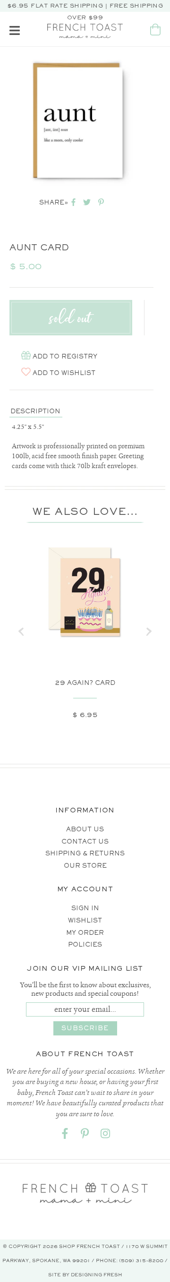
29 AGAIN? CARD (85, 682)
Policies (85, 944)
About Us (85, 829)
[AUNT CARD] (79, 121)
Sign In (85, 908)
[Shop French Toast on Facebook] (65, 1135)
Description (35, 411)
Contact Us (85, 841)
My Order (85, 932)
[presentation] (21, 631)
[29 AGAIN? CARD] (85, 593)
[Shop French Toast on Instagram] (105, 1135)
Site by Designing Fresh (85, 1274)
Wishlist (85, 920)
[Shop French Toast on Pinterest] (85, 1135)
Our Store (85, 865)
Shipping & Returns (85, 853)
